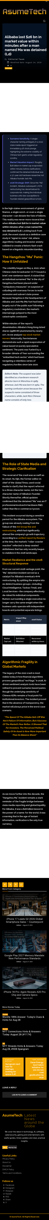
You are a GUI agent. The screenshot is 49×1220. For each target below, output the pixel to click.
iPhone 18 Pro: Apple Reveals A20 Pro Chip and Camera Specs (25, 993)
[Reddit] (3, 1193)
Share (7, 1200)
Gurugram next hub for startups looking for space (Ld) (12, 1069)
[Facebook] (4, 884)
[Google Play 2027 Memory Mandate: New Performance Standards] (24, 941)
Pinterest (9, 1191)
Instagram (9, 1188)
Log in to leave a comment (24, 1095)
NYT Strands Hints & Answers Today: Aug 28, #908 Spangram (22, 1047)
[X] (10, 884)
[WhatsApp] (21, 884)
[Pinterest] (15, 884)
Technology (8, 68)
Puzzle (5, 1014)
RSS (7, 1197)
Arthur (19, 925)
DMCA (5, 1147)
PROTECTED (12, 1147)
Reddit (8, 1194)
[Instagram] (3, 1188)
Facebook (9, 1185)
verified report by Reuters (31, 538)
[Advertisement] (24, 107)
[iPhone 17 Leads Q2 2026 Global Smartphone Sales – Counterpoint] (24, 905)
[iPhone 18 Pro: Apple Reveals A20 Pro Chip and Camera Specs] (24, 978)
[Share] (3, 1199)
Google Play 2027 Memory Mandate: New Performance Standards (24, 957)
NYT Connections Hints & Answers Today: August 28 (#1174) (21, 1033)
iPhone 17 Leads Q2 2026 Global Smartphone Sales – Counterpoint (24, 920)
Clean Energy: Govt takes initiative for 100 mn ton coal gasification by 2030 (36, 1070)
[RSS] (3, 1196)
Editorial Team (16, 59)
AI (3, 1043)
